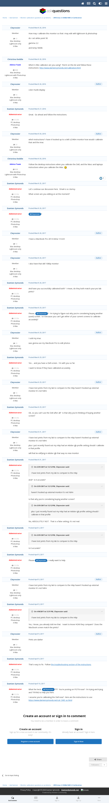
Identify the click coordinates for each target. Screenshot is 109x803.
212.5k (16, 119)
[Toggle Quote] (32, 467)
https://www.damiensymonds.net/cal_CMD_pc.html (50, 700)
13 (16, 38)
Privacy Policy (25, 790)
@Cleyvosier (35, 214)
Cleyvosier (15, 27)
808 (16, 70)
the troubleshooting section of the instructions (71, 664)
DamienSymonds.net (70, 790)
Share (99, 759)
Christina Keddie (15, 59)
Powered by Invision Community (54, 792)
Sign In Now (78, 741)
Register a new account (30, 741)
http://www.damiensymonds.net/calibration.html (60, 68)
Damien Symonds (15, 109)
